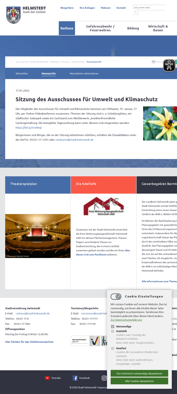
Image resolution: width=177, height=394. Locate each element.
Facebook (84, 377)
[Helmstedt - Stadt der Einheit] (27, 24)
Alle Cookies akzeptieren (139, 381)
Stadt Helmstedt (39, 61)
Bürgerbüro (67, 7)
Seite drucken (163, 61)
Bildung (133, 28)
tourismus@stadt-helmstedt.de (100, 313)
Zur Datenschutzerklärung (126, 319)
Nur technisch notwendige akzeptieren (139, 373)
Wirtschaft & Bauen (158, 28)
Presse (65, 61)
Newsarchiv (78, 61)
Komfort (121, 348)
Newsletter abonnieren (84, 73)
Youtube (56, 377)
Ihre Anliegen (87, 7)
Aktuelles (22, 73)
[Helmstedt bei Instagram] (105, 377)
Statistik (121, 331)
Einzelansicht (94, 61)
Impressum (104, 387)
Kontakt (121, 7)
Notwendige (123, 326)
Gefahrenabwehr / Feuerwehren (100, 28)
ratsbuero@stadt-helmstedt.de (75, 139)
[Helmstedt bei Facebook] (76, 377)
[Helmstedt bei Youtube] (48, 377)
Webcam (105, 7)
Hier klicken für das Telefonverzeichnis (29, 341)
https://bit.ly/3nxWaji (29, 127)
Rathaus (66, 28)
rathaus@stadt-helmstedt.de (33, 313)
